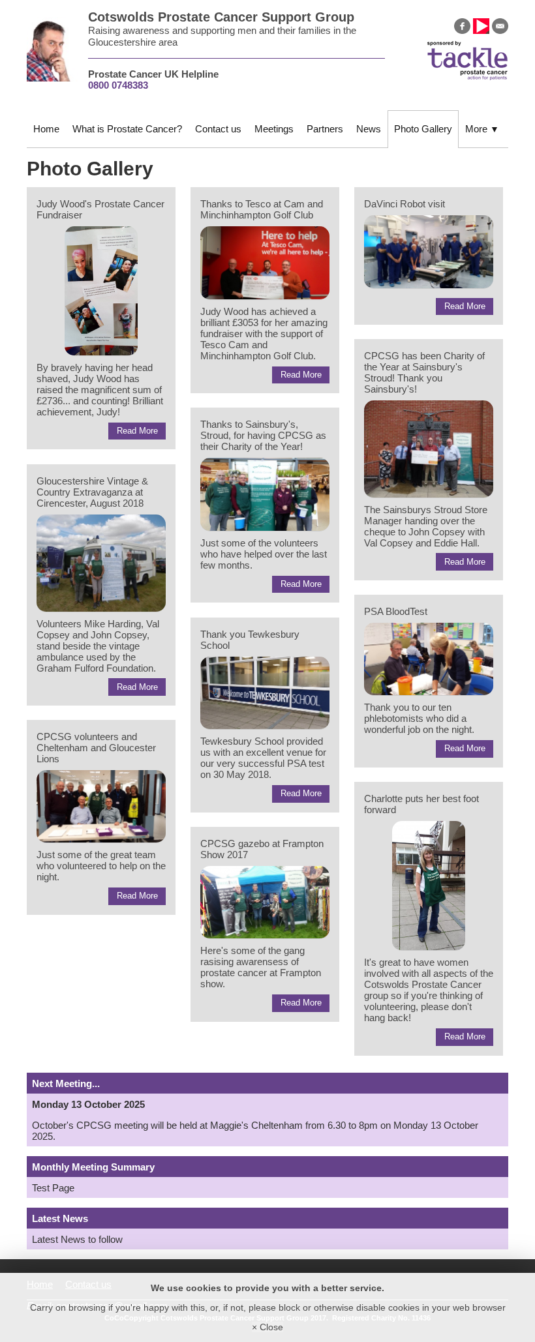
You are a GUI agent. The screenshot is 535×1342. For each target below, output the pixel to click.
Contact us (218, 128)
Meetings (274, 128)
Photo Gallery (423, 128)
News (368, 128)
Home (46, 128)
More (482, 128)
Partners (325, 128)
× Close (267, 1327)
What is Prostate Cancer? (127, 128)
